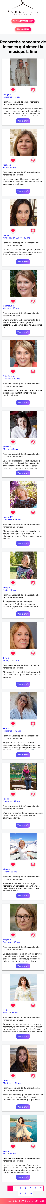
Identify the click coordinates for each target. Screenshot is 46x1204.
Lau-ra (6, 235)
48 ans (13, 590)
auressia (7, 446)
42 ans (17, 801)
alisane (6, 869)
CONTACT (39, 1201)
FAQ (9, 1201)
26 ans (18, 1083)
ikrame (6, 799)
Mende (6, 449)
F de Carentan (9, 376)
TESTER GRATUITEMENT (23, 21)
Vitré (5, 167)
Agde (5, 590)
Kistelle (6, 1010)
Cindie (6, 658)
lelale (5, 1080)
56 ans (16, 942)
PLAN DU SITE (26, 1201)
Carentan (7, 378)
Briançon (7, 660)
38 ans (14, 871)
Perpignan (7, 97)
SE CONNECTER (23, 29)
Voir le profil (23, 121)
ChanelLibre (8, 306)
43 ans (13, 167)
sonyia (6, 1151)
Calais (6, 871)
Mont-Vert (8, 1083)
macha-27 (8, 517)
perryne (6, 587)
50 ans (16, 308)
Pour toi (6, 728)
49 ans (17, 378)
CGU (15, 1201)
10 (30, 1193)
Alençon (7, 308)
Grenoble (7, 801)
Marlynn (7, 94)
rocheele (7, 165)
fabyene (7, 939)
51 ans (17, 97)
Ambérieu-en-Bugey (12, 238)
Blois (5, 1153)
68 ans (17, 731)
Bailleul (6, 1012)
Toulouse (7, 942)
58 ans (14, 449)
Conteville (7, 519)
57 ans (15, 1012)
